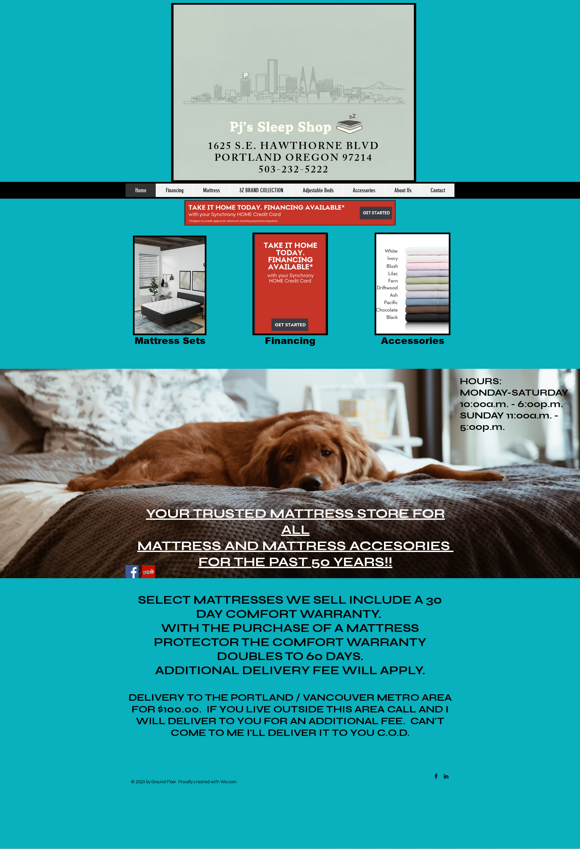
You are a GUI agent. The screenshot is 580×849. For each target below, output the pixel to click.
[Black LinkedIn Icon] (446, 776)
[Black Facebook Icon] (436, 776)
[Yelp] (148, 571)
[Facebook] (132, 571)
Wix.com (229, 782)
